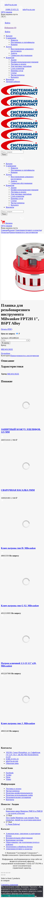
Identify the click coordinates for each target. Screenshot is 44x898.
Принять (5, 896)
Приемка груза (17, 71)
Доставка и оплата (18, 64)
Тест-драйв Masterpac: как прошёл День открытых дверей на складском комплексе (23, 819)
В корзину (5, 343)
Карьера (14, 44)
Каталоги (15, 77)
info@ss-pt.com (11, 5)
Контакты (10, 79)
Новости (14, 40)
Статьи (14, 73)
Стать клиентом (17, 68)
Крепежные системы (14, 840)
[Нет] (36, 896)
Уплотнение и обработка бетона (19, 847)
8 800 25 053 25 (12, 759)
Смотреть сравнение (9, 885)
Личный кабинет (13, 82)
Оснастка (5, 232)
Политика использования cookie (19, 795)
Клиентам (10, 58)
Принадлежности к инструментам (23, 232)
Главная (4, 230)
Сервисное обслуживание (21, 55)
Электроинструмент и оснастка (28, 230)
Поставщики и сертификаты (22, 42)
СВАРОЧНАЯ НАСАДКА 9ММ (18, 490)
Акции (13, 60)
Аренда (14, 53)
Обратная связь (12, 763)
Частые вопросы (17, 75)
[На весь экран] (4, 872)
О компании (11, 38)
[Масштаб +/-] (2, 872)
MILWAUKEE (7, 349)
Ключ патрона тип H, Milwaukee (18, 548)
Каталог (9, 36)
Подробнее (5, 353)
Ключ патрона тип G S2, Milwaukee (20, 605)
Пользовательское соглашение (18, 797)
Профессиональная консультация (24, 62)
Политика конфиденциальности (19, 793)
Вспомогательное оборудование (19, 838)
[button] (2, 437)
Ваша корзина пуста (9, 14)
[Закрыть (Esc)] (9, 872)
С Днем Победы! (13, 824)
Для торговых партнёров (21, 66)
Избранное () (10, 28)
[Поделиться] (7, 872)
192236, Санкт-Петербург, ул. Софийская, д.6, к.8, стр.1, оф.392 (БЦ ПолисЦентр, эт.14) (23, 754)
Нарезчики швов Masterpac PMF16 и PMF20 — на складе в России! (24, 812)
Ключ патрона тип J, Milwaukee (18, 723)
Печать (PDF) (6, 329)
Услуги (9, 47)
